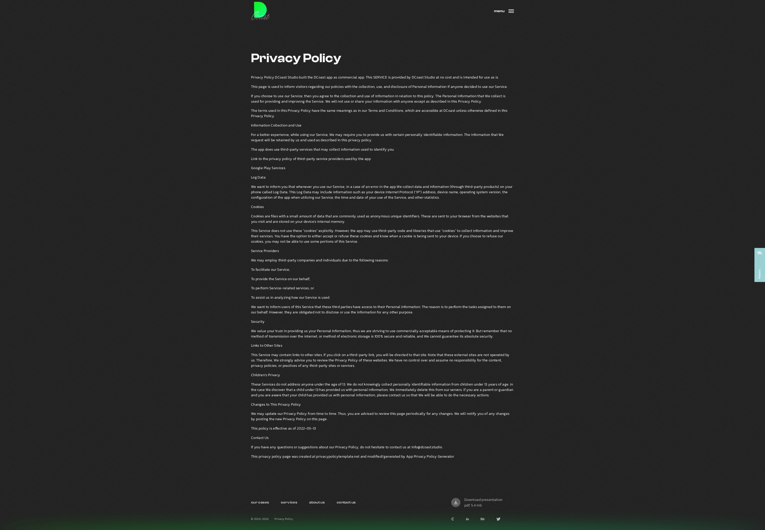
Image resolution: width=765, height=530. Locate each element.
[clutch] (452, 519)
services (289, 502)
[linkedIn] (467, 519)
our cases (260, 502)
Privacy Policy (284, 519)
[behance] (482, 519)
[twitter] (498, 519)
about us (317, 502)
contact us (346, 502)
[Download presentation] (455, 502)
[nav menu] (511, 11)
